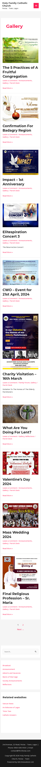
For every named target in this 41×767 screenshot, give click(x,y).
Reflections (29, 436)
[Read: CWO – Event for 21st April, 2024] (20, 272)
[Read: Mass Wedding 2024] (20, 515)
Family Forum (24, 382)
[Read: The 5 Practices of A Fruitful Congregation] (20, 50)
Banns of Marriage (10, 677)
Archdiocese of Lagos (11, 707)
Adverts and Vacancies (12, 673)
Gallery (5, 83)
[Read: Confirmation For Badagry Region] (20, 108)
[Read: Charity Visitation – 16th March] (20, 341)
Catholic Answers (9, 715)
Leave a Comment (10, 80)
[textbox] (20, 709)
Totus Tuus (7, 711)
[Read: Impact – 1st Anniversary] (20, 162)
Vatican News (8, 703)
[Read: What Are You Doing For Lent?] (20, 414)
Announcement (9, 669)
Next (20, 629)
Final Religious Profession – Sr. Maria (16, 598)
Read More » (8, 88)
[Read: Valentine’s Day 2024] (20, 463)
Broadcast (7, 665)
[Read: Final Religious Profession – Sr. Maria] (20, 572)
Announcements (25, 80)
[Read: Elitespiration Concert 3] (20, 215)
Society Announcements (12, 681)
